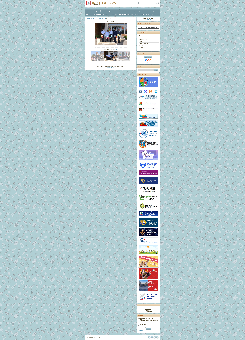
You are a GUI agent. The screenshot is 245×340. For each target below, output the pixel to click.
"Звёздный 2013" (142, 47)
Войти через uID (148, 57)
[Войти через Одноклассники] (150, 60)
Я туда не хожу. (143, 324)
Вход (113, 67)
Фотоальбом (93, 18)
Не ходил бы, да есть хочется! (146, 325)
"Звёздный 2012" (142, 41)
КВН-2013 (141, 45)
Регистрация (109, 67)
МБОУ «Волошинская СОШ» (105, 3)
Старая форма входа (148, 62)
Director (115, 49)
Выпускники (141, 35)
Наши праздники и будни (101, 18)
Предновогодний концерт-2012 (145, 43)
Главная (88, 18)
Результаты (140, 330)
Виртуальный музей (143, 39)
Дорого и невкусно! (144, 327)
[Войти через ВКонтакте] (146, 60)
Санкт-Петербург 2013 (143, 49)
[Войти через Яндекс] (148, 60)
